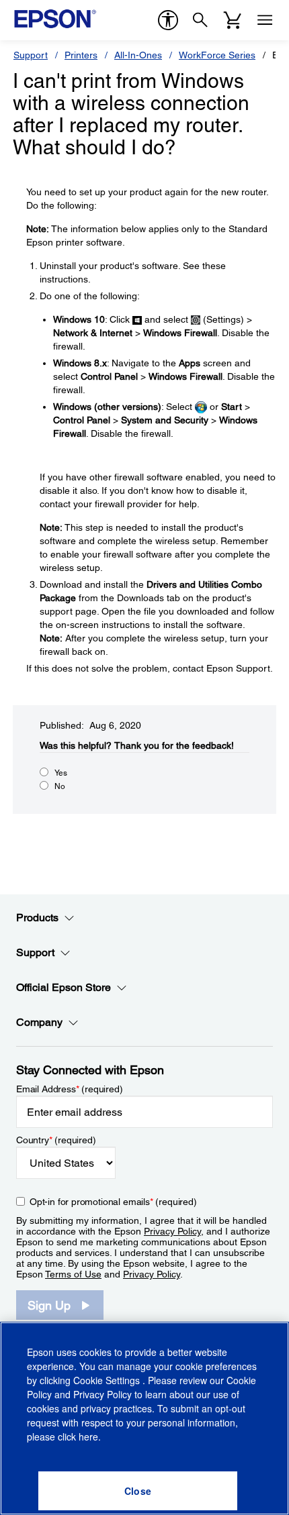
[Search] (200, 20)
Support (30, 55)
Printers (81, 55)
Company (39, 1022)
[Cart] (232, 20)
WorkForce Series (217, 55)
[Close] (137, 1490)
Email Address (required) (69, 1089)
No (59, 786)
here (88, 1436)
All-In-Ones (138, 55)
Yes (60, 773)
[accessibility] (168, 20)
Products (37, 917)
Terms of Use (73, 1274)
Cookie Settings (107, 1380)
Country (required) (56, 1140)
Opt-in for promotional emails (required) (113, 1201)
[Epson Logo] (55, 19)
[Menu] (265, 20)
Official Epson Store (63, 987)
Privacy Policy (172, 1231)
